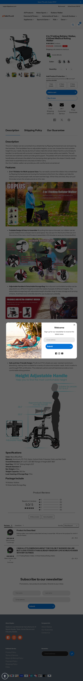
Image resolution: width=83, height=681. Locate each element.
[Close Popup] (74, 325)
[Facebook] (56, 353)
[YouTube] (62, 353)
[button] (5, 676)
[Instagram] (59, 353)
